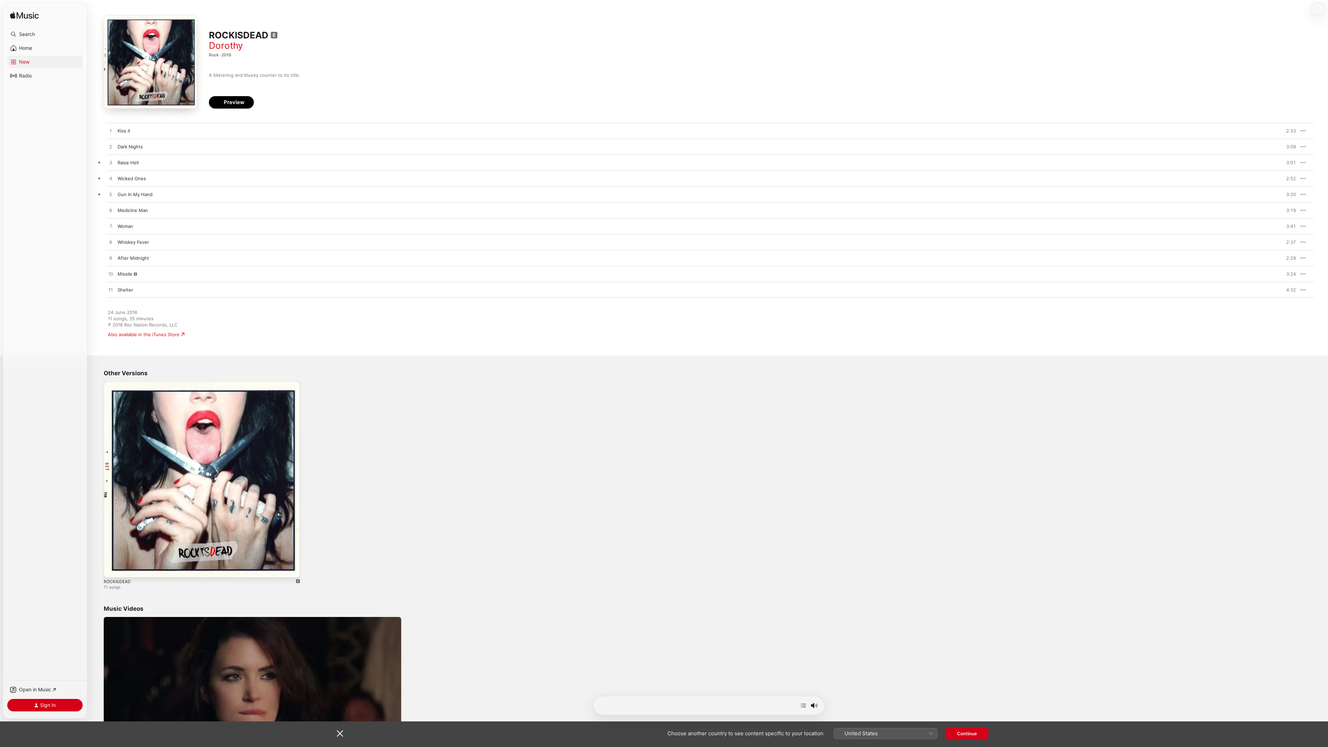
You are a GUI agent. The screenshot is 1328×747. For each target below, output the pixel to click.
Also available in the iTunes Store (143, 334)
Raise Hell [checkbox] (128, 162)
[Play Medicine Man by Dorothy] (111, 211)
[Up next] (803, 705)
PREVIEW (1288, 131)
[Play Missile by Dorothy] (111, 274)
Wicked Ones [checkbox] (132, 178)
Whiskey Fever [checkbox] (133, 242)
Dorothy (226, 45)
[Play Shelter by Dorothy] (111, 290)
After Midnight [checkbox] (133, 258)
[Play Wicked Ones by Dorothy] (111, 179)
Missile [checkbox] (125, 274)
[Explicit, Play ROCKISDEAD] (112, 569)
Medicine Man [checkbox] (133, 210)
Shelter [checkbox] (125, 290)
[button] (45, 34)
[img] (24, 16)
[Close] (340, 733)
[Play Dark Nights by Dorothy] (111, 147)
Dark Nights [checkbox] (130, 146)
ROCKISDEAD (118, 384)
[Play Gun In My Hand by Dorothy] (111, 195)
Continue (967, 733)
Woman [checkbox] (125, 226)
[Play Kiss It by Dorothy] (111, 131)
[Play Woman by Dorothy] (111, 226)
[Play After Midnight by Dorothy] (111, 258)
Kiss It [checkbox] (124, 130)
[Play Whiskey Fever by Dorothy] (111, 242)
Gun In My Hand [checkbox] (135, 194)
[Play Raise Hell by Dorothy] (111, 163)
